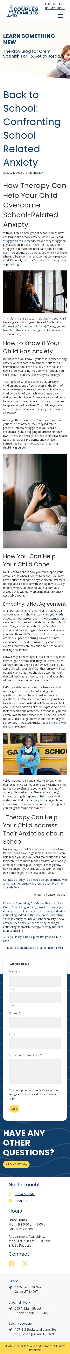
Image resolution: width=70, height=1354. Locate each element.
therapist (23, 927)
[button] (11, 1263)
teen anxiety (21, 923)
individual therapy (29, 915)
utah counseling (13, 930)
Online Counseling (14, 907)
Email (12, 1034)
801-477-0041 (55, 8)
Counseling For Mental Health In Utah (39, 903)
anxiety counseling (49, 907)
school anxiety (47, 919)
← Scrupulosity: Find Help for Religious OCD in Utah (32, 939)
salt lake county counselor (19, 919)
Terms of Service (47, 1094)
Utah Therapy (34, 172)
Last (12, 1005)
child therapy (44, 911)
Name (14, 971)
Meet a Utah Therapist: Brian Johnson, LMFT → (37, 947)
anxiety (31, 907)
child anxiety (27, 911)
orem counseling (51, 915)
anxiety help (10, 911)
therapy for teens (53, 927)
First (12, 989)
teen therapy (38, 923)
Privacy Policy (25, 1094)
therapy (35, 927)
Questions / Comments (25, 1055)
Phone (14, 1013)
